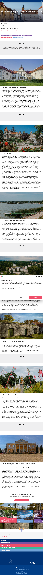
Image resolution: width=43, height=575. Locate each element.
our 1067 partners (7, 282)
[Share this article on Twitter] (4, 536)
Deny (21, 297)
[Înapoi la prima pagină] (4, 1)
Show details (37, 294)
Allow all (35, 297)
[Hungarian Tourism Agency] (11, 561)
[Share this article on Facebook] (2, 536)
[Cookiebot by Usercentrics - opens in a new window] (37, 277)
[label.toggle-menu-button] (42, 1)
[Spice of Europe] (32, 563)
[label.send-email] (6, 536)
